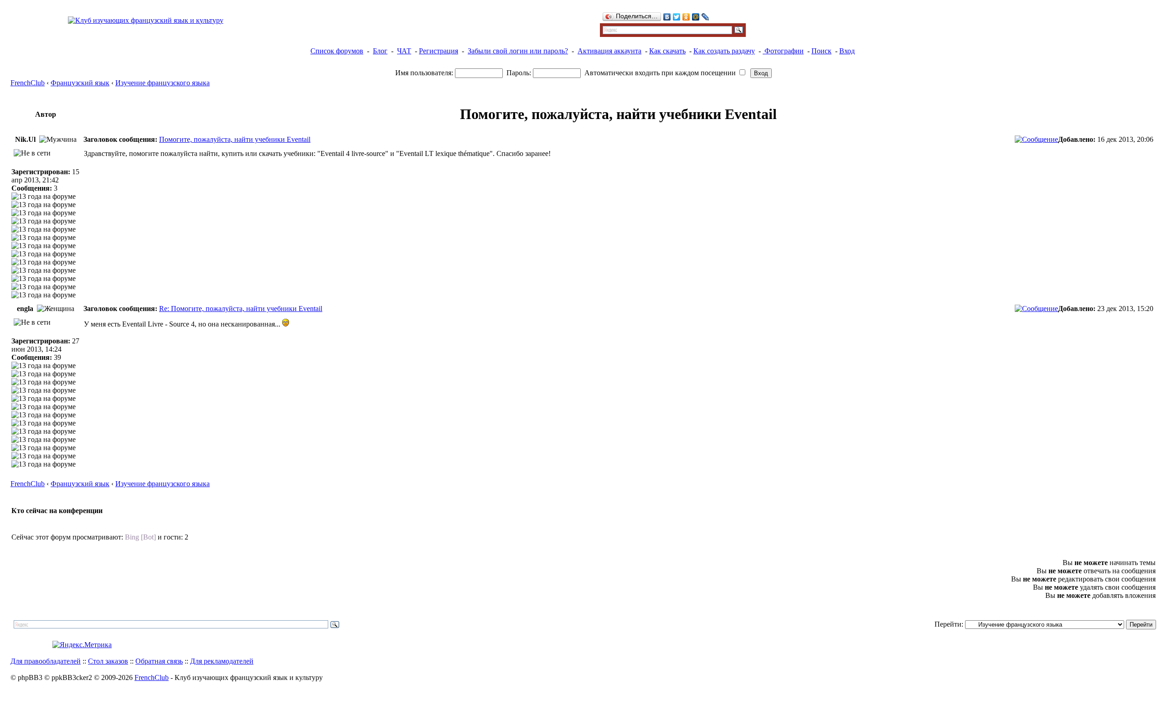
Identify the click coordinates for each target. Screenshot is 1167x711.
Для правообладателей (45, 661)
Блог (380, 51)
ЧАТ (404, 51)
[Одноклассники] (686, 17)
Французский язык (80, 83)
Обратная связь (159, 661)
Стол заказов (108, 661)
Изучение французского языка (162, 83)
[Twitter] (677, 17)
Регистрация (438, 51)
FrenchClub (27, 83)
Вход (847, 51)
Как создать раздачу (724, 51)
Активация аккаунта (609, 51)
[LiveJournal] (705, 17)
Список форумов (336, 51)
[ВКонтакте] (667, 17)
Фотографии (783, 51)
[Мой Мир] (696, 17)
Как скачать (667, 51)
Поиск (821, 51)
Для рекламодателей (221, 661)
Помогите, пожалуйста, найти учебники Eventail (234, 139)
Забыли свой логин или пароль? (518, 51)
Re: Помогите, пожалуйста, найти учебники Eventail (240, 308)
